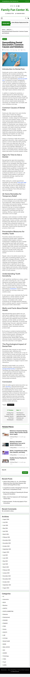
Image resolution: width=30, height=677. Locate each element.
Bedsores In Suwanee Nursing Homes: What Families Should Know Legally (18, 432)
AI (3, 596)
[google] (17, 6)
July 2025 (5, 555)
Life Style (5, 638)
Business (5, 605)
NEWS (4, 644)
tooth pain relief (21, 182)
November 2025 (7, 543)
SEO (4, 650)
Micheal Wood (14, 437)
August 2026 (6, 519)
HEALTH (4, 39)
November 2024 (7, 579)
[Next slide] (28, 1)
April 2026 (5, 531)
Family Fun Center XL (15, 10)
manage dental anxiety (8, 368)
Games (4, 629)
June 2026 (5, 525)
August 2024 (6, 588)
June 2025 (5, 558)
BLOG (4, 602)
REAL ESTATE (6, 647)
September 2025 (7, 549)
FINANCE (5, 623)
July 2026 (5, 522)
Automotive (6, 599)
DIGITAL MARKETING (8, 611)
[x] (15, 6)
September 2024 (7, 585)
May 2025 (5, 561)
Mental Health (6, 641)
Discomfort (11, 404)
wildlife (4, 665)
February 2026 (6, 537)
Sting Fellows (7, 50)
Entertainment (6, 617)
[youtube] (19, 6)
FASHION (5, 620)
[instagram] (13, 6)
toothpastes (13, 288)
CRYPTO (5, 608)
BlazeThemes (15, 671)
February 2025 (6, 570)
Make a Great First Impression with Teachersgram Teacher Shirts (16, 1)
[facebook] (11, 6)
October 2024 (6, 582)
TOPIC (4, 659)
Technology (6, 656)
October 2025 (6, 546)
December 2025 (7, 540)
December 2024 (7, 576)
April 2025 (5, 564)
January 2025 (6, 573)
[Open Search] (25, 18)
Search (4, 470)
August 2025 (6, 552)
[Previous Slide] (26, 1)
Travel (4, 662)
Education (5, 614)
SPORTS (5, 653)
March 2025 (6, 567)
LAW (4, 635)
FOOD (4, 626)
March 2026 (6, 534)
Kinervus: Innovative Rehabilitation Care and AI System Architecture (17, 443)
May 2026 (5, 528)
